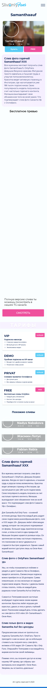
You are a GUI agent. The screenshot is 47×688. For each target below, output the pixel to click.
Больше (40, 335)
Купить (14, 49)
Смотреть (23, 312)
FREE (33, 49)
